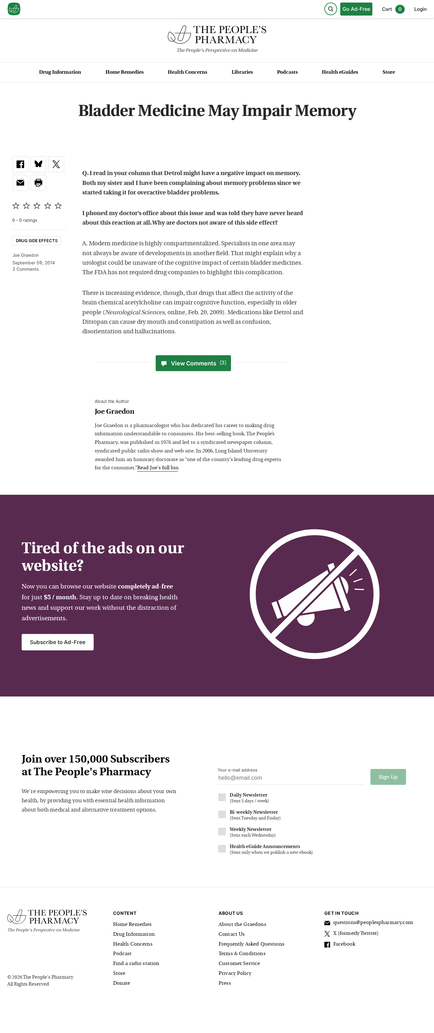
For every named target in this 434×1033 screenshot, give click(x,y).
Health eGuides (340, 72)
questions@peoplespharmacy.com (373, 922)
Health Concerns (187, 72)
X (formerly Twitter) (356, 933)
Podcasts (287, 72)
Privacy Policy (235, 973)
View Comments (199, 363)
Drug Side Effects (37, 240)
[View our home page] (14, 9)
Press (225, 983)
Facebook (344, 944)
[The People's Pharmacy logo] (217, 36)
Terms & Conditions (242, 953)
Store (389, 72)
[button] (38, 183)
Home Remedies (124, 72)
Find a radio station (136, 963)
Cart (392, 9)
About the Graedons (242, 924)
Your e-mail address (237, 769)
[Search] (330, 9)
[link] (20, 164)
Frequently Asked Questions (251, 944)
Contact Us (232, 934)
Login (420, 9)
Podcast (122, 953)
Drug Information (60, 72)
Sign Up (388, 777)
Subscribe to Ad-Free (57, 642)
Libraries (242, 72)
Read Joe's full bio (157, 468)
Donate (121, 983)
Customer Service (239, 963)
